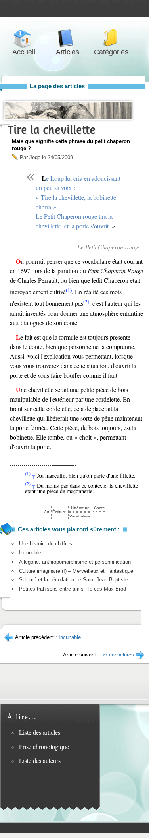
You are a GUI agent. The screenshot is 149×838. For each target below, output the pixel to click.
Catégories (111, 38)
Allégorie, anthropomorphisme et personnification (75, 562)
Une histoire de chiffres (45, 543)
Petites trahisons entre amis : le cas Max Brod (72, 589)
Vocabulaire (80, 516)
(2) (86, 301)
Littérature (80, 508)
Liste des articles (39, 732)
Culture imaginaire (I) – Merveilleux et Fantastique (76, 571)
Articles (67, 38)
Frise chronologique (44, 746)
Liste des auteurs (40, 760)
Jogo (34, 157)
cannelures (117, 655)
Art (46, 512)
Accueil (24, 38)
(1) (69, 289)
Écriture (59, 512)
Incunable (30, 553)
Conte (99, 508)
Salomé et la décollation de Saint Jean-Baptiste (73, 580)
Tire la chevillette (52, 129)
